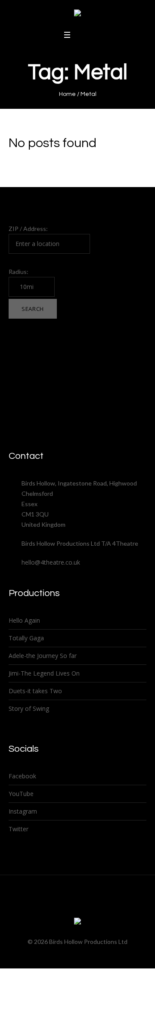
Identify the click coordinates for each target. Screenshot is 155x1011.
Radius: (18, 271)
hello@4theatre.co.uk (51, 562)
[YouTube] (101, 905)
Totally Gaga (26, 638)
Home (67, 94)
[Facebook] (54, 905)
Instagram (23, 811)
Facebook (22, 776)
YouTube (21, 794)
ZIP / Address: (28, 228)
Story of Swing (29, 708)
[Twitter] (70, 905)
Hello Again (24, 620)
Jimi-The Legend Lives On (44, 673)
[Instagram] (86, 905)
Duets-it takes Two (35, 691)
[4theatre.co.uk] (77, 14)
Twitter (18, 829)
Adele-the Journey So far (43, 655)
